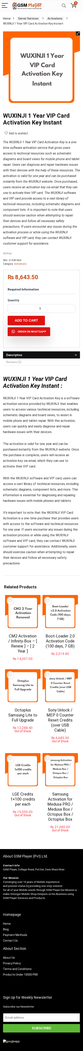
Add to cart (26, 320)
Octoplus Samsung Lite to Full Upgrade (22, 715)
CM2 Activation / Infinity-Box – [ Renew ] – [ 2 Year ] (22, 644)
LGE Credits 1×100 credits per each (22, 799)
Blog (6, 929)
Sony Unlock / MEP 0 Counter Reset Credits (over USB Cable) (60, 720)
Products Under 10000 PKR (20, 974)
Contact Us (10, 940)
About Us (9, 957)
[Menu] (5, 5)
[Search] (64, 5)
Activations (55, 18)
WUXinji (7, 253)
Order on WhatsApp (32, 331)
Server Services (28, 18)
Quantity (13, 300)
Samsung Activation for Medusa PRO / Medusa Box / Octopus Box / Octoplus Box (60, 807)
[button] (78, 33)
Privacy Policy (12, 963)
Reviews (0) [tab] (13, 362)
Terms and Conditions (17, 969)
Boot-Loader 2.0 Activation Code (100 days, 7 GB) (60, 641)
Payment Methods (15, 935)
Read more (22, 736)
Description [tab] (14, 355)
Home (7, 18)
